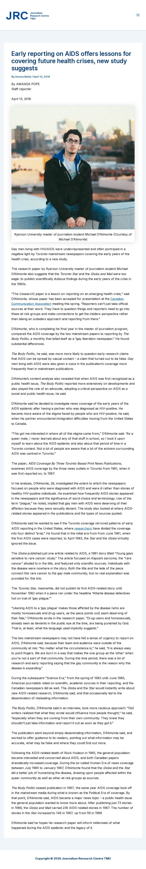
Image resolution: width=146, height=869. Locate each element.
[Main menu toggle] (138, 15)
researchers (83, 528)
